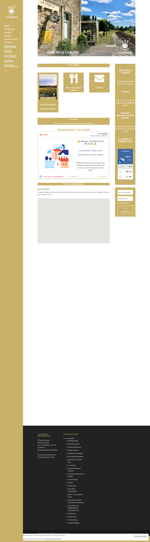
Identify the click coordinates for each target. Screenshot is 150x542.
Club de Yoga (72, 486)
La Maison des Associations (10, 46)
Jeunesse (8, 32)
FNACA (70, 482)
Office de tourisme (73, 444)
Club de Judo (72, 517)
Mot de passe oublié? (123, 203)
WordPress (67, 533)
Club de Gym (72, 513)
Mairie (7, 26)
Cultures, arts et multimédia (10, 56)
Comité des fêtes (73, 441)
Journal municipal (8, 51)
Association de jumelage (75, 456)
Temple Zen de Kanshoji (75, 453)
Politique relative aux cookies (53, 539)
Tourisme (8, 43)
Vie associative (10, 39)
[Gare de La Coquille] (86, 56)
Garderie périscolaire (74, 447)
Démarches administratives (11, 65)
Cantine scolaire (73, 450)
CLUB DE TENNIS (73, 523)
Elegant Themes (49, 533)
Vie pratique (9, 29)
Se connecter (125, 210)
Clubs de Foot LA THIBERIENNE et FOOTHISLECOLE (73, 508)
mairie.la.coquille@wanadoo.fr (125, 103)
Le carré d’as (72, 465)
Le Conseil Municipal (8, 61)
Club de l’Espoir (73, 479)
